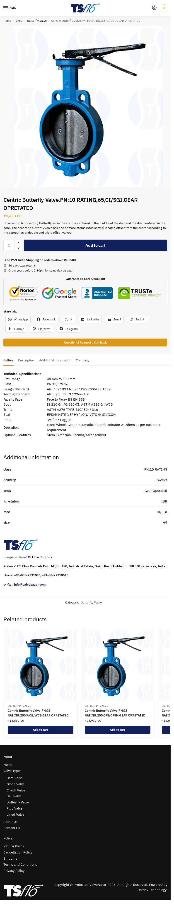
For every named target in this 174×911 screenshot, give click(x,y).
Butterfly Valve (37, 21)
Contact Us (11, 828)
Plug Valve (14, 808)
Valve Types (12, 771)
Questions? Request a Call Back (85, 342)
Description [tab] (26, 360)
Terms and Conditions (20, 864)
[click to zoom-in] (85, 106)
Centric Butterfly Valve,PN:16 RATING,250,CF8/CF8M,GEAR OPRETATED (115, 713)
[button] (163, 8)
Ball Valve (14, 796)
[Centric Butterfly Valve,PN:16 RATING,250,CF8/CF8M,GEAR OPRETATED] (117, 664)
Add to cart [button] (40, 730)
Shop (19, 21)
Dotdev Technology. (152, 890)
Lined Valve (15, 814)
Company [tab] (82, 360)
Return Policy (13, 846)
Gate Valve (15, 778)
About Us (10, 822)
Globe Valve (15, 784)
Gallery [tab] (8, 360)
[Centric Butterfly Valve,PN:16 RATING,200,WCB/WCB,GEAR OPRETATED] (40, 664)
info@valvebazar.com (30, 584)
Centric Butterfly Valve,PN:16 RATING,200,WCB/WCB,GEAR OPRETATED (38, 713)
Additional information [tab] (55, 360)
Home (7, 21)
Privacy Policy (13, 870)
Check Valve (16, 790)
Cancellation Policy (17, 852)
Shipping (10, 858)
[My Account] (154, 8)
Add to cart (95, 245)
